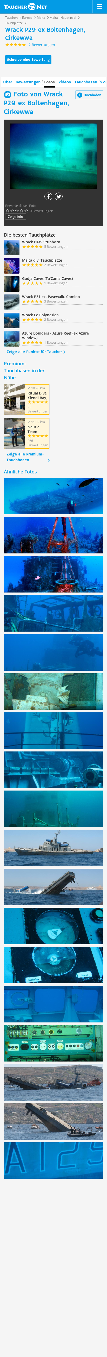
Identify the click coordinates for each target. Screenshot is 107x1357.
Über (7, 82)
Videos (64, 82)
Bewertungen (28, 82)
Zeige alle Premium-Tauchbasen (25, 457)
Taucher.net (25, 6)
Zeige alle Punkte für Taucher (34, 352)
